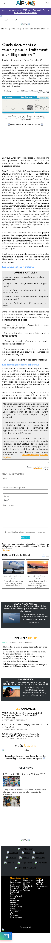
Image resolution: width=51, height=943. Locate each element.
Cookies (26, 890)
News (4, 642)
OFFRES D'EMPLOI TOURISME (14, 720)
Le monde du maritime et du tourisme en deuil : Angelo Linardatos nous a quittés (24, 653)
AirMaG (14, 20)
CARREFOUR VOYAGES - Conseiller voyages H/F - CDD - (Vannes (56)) (21, 735)
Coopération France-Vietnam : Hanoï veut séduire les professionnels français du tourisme (24, 792)
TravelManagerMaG (16, 908)
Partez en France (14, 902)
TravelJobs (14, 905)
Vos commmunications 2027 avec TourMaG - (25, 11)
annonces (26, 709)
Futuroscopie (16, 890)
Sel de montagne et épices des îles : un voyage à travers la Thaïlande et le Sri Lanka (25, 666)
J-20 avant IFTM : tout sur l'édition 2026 (24, 774)
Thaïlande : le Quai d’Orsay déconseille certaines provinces (25, 648)
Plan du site (28, 886)
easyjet (35, 467)
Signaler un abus (9, 550)
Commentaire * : (9, 505)
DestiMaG (14, 888)
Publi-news (25, 768)
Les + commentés (25, 642)
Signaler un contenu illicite (28, 882)
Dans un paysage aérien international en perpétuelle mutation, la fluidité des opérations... (34, 618)
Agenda (39, 884)
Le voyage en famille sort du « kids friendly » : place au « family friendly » (24, 658)
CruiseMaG (15, 886)
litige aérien (44, 467)
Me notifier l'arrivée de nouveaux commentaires (26, 532)
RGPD (26, 888)
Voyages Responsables (16, 916)
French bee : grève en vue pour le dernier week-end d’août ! (13, 583)
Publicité (39, 882)
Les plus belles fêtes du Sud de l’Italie (20, 662)
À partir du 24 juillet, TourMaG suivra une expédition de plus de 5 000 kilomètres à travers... (34, 691)
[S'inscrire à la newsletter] (6, 936)
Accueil (5, 20)
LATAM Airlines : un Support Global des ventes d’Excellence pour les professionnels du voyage (25, 608)
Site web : (7, 496)
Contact (39, 880)
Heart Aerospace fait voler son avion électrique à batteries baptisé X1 (37, 583)
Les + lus (12, 642)
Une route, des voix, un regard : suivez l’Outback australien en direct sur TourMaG (25, 683)
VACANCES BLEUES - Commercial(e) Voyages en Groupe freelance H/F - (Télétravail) (22, 715)
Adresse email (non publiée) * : (15, 487)
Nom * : (6, 479)
